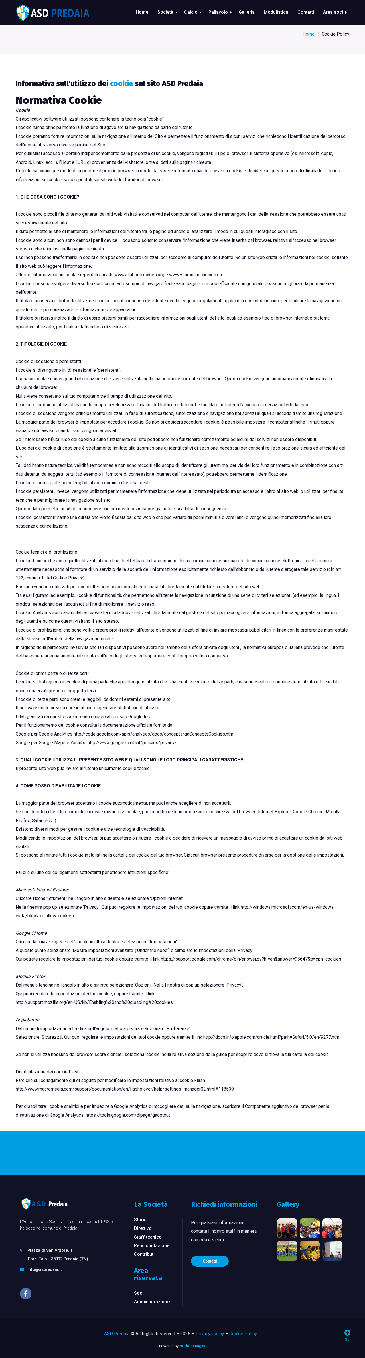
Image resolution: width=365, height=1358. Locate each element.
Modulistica (276, 12)
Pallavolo (218, 12)
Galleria (247, 12)
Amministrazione (152, 1301)
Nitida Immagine (192, 1346)
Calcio (191, 12)
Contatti (305, 12)
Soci (138, 1293)
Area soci (333, 12)
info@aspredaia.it (44, 1269)
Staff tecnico (148, 1237)
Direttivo (143, 1228)
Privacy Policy (210, 1333)
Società (165, 12)
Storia (140, 1219)
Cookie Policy (243, 1333)
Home (142, 12)
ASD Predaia (116, 1333)
